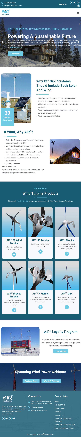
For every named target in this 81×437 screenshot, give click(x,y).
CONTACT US (59, 415)
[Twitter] (74, 2)
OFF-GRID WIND (60, 405)
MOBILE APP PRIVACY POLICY (64, 428)
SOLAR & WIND (60, 408)
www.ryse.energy (16, 47)
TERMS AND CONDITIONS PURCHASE (63, 420)
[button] (78, 13)
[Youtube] (78, 5)
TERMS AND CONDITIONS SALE (65, 425)
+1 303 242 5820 (22, 201)
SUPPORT (58, 412)
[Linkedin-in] (78, 2)
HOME (57, 401)
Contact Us (15, 53)
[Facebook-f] (71, 2)
